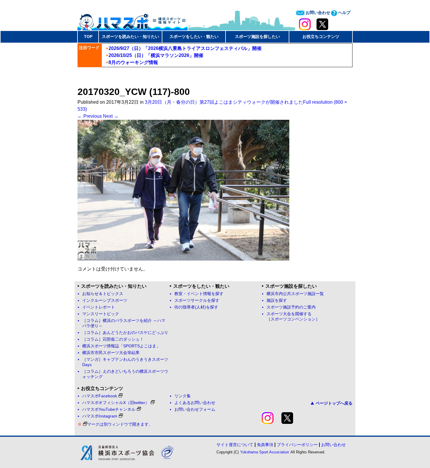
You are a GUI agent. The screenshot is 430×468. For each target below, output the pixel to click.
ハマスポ (133, 20)
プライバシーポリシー (297, 444)
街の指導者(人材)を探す (196, 307)
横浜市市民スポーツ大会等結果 (111, 353)
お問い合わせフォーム (194, 409)
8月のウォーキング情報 (133, 62)
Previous (90, 116)
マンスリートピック (100, 314)
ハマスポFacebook (99, 396)
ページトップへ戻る (334, 403)
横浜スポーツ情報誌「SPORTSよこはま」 (121, 346)
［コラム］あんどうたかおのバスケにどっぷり (125, 332)
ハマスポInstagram (99, 416)
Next (110, 116)
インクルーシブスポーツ (104, 300)
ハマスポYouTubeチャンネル (108, 409)
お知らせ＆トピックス (102, 294)
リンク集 (182, 396)
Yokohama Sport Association (264, 452)
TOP (88, 36)
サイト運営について (234, 444)
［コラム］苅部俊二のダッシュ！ (113, 339)
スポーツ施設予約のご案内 (291, 307)
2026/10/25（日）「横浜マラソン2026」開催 (156, 55)
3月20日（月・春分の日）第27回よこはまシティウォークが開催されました (224, 102)
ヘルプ (343, 12)
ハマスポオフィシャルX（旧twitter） (115, 403)
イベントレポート (98, 307)
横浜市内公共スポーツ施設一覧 (295, 294)
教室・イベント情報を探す (198, 294)
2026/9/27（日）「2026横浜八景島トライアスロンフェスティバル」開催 (185, 48)
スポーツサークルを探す (196, 300)
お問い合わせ (317, 12)
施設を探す (276, 300)
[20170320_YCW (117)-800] (183, 258)
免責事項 (265, 444)
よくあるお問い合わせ (194, 403)
